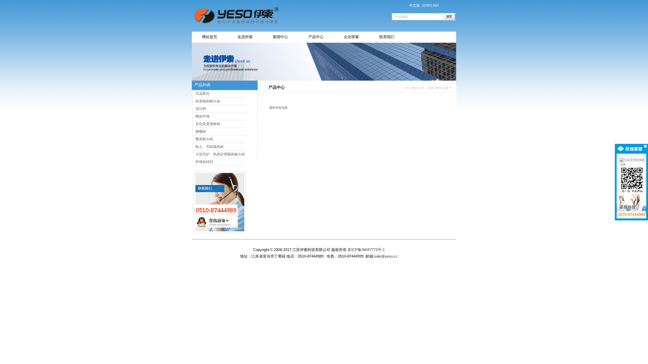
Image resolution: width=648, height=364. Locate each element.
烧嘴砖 (199, 131)
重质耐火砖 (203, 139)
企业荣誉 (351, 37)
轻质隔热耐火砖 (206, 101)
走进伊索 (245, 37)
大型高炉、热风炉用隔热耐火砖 (219, 154)
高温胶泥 (201, 94)
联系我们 (386, 37)
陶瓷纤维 (201, 116)
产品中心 (315, 37)
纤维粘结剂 (203, 162)
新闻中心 (280, 37)
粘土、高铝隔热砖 (208, 147)
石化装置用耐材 (206, 124)
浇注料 (199, 109)
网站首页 (209, 37)
